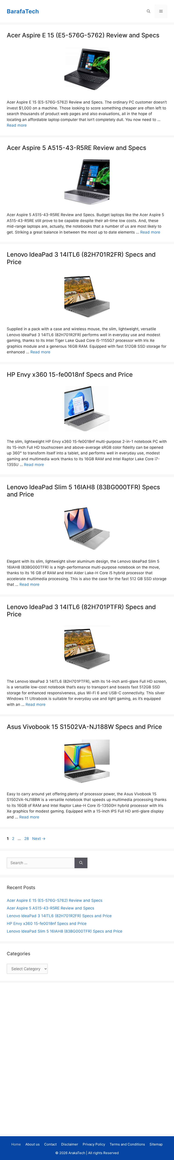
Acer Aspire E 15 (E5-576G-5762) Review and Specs (83, 35)
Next (39, 838)
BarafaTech (23, 11)
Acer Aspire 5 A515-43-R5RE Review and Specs (76, 148)
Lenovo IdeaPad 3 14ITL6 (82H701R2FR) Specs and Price (81, 258)
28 (27, 838)
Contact (50, 1144)
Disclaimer (69, 1144)
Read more (17, 125)
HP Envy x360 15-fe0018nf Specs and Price (70, 374)
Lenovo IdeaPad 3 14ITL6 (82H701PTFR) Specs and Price (81, 610)
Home (16, 1144)
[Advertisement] (41, 1058)
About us (32, 1144)
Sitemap (156, 1144)
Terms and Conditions (127, 1144)
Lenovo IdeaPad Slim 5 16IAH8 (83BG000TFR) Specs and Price (83, 490)
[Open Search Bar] (148, 11)
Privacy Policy (94, 1144)
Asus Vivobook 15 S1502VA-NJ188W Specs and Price (84, 727)
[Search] (81, 863)
